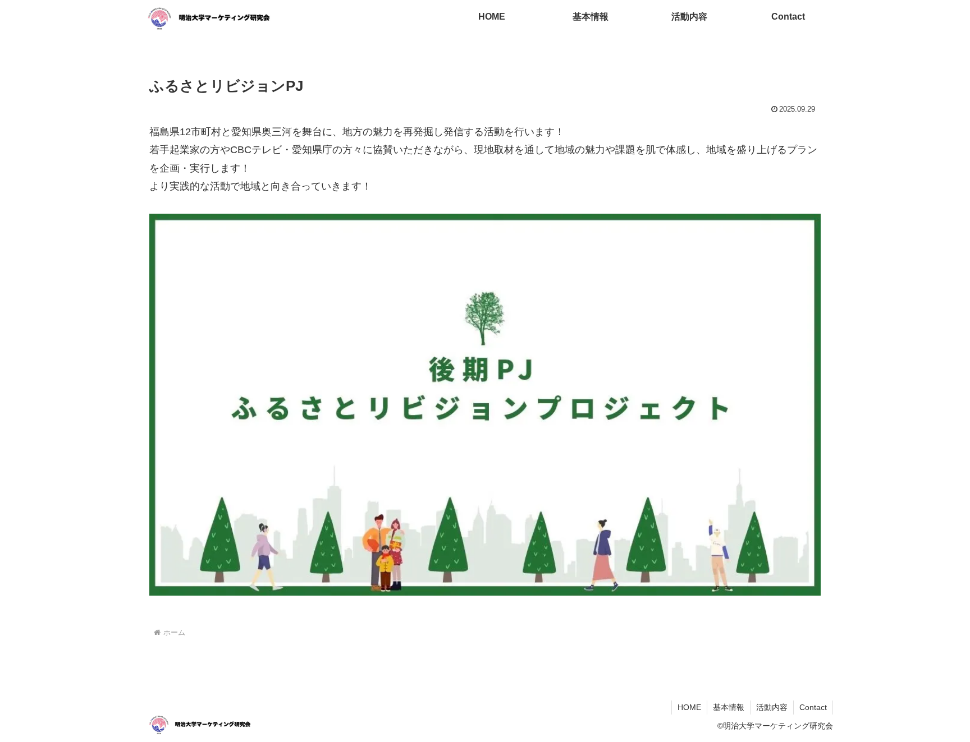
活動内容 (772, 707)
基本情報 (728, 707)
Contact (813, 707)
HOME (689, 707)
